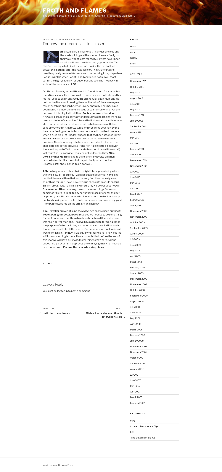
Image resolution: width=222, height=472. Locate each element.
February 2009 (137, 267)
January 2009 (137, 273)
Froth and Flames (75, 10)
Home (133, 46)
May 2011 (134, 137)
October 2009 (137, 222)
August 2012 (136, 98)
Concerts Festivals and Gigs (144, 426)
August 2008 (137, 301)
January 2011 (136, 154)
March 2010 (136, 194)
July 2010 (134, 171)
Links (133, 63)
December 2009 (138, 211)
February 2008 (137, 335)
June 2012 (135, 104)
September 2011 (138, 126)
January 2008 (137, 341)
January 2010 (136, 205)
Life (49, 264)
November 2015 (138, 81)
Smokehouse (77, 39)
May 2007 (135, 386)
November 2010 (138, 166)
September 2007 (139, 363)
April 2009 (135, 256)
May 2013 (135, 92)
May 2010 (135, 183)
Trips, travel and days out (142, 437)
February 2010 (137, 200)
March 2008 (136, 329)
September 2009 (139, 228)
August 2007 (136, 369)
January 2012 (136, 121)
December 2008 (138, 278)
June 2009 (135, 245)
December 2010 (138, 160)
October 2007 (137, 357)
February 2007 (137, 403)
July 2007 (135, 374)
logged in (62, 291)
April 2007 (135, 391)
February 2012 (137, 115)
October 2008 (137, 290)
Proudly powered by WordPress (57, 465)
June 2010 (135, 177)
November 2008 (138, 284)
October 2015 (137, 87)
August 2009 (137, 233)
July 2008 (135, 307)
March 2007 (136, 397)
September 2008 (139, 295)
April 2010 (135, 188)
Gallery (133, 58)
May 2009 (135, 250)
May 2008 (135, 318)
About (133, 52)
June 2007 (135, 380)
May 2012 (135, 109)
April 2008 (135, 324)
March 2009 (136, 262)
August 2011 (136, 132)
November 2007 (138, 352)
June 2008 (135, 312)
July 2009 (135, 239)
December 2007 (138, 346)
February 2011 (137, 149)
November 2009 (138, 216)
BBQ (132, 420)
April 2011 (135, 143)
